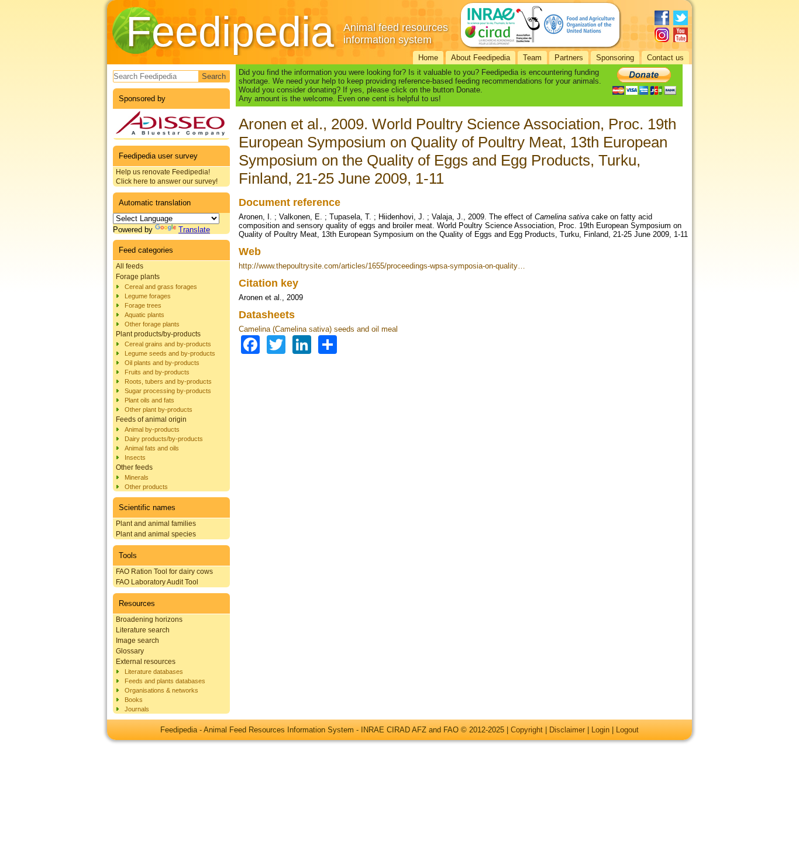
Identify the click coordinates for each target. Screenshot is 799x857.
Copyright (527, 729)
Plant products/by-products (158, 334)
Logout (627, 729)
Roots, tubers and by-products (168, 381)
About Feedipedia (480, 57)
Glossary (130, 651)
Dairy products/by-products (164, 438)
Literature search (143, 630)
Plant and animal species (156, 534)
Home (428, 57)
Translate (194, 229)
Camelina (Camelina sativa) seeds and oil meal (318, 329)
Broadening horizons (149, 619)
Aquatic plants (144, 314)
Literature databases (154, 671)
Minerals (137, 477)
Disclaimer (567, 729)
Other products (146, 486)
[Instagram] (662, 34)
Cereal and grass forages (161, 286)
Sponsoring (615, 57)
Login (600, 729)
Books (134, 699)
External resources (145, 662)
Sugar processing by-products (168, 390)
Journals (137, 709)
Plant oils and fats (149, 400)
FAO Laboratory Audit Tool (157, 582)
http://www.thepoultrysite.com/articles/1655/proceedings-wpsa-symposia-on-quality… (382, 265)
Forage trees (143, 305)
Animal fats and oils (152, 448)
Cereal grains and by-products (168, 343)
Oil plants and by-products (162, 362)
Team (532, 57)
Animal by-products (152, 429)
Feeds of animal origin (151, 419)
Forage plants (138, 277)
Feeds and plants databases (165, 680)
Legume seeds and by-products (170, 353)
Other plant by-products (158, 409)
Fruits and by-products (157, 372)
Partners (569, 57)
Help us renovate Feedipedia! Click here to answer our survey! (167, 176)
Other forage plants (152, 324)
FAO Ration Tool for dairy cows (164, 571)
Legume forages (148, 296)
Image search (137, 640)
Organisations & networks (161, 690)
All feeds (129, 266)
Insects (135, 457)
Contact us (665, 57)
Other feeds (134, 467)
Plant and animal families (156, 523)
